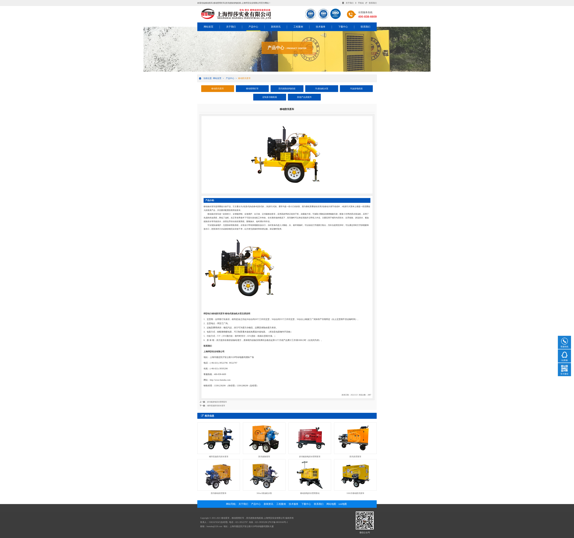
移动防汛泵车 (244, 78)
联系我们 (373, 3)
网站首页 (208, 26)
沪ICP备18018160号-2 (278, 522)
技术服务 (320, 26)
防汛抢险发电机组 (287, 88)
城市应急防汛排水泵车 (216, 406)
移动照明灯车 (252, 88)
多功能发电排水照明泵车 (217, 402)
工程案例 (298, 26)
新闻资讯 (276, 26)
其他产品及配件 (304, 97)
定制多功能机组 (269, 97)
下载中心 (343, 26)
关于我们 (350, 3)
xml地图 (342, 504)
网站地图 (331, 504)
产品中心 (253, 26)
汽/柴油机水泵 (321, 88)
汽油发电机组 (356, 88)
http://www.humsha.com (220, 380)
